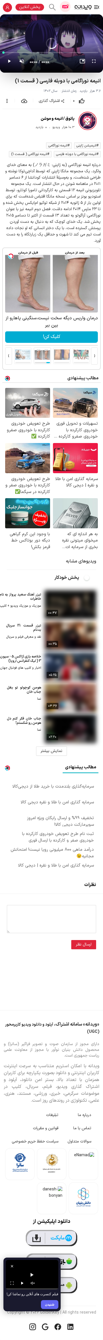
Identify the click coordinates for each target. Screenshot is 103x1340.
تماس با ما (82, 1128)
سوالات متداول (79, 1141)
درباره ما (84, 1115)
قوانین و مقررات (45, 1128)
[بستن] (12, 1266)
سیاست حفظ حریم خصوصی (35, 1141)
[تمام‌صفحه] (93, 62)
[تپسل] (11, 256)
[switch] (90, 578)
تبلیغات (52, 1115)
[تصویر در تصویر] (82, 62)
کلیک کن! (51, 336)
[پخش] (22, 1283)
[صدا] (33, 1283)
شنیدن (49, 1304)
